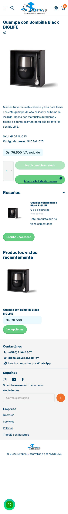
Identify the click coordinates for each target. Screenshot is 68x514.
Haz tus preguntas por (29, 363)
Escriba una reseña (18, 236)
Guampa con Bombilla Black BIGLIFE (21, 311)
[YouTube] (14, 379)
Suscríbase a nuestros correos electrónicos (23, 388)
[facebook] (23, 379)
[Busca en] (12, 8)
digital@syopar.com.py (23, 357)
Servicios (8, 421)
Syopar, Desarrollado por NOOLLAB (39, 453)
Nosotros (8, 414)
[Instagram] (4, 379)
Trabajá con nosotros (16, 434)
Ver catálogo (5, 8)
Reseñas (11, 192)
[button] (12, 165)
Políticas (8, 428)
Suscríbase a (60, 398)
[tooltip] (61, 178)
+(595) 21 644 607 (20, 352)
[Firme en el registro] (56, 8)
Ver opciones (14, 329)
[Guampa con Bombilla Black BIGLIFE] (22, 281)
